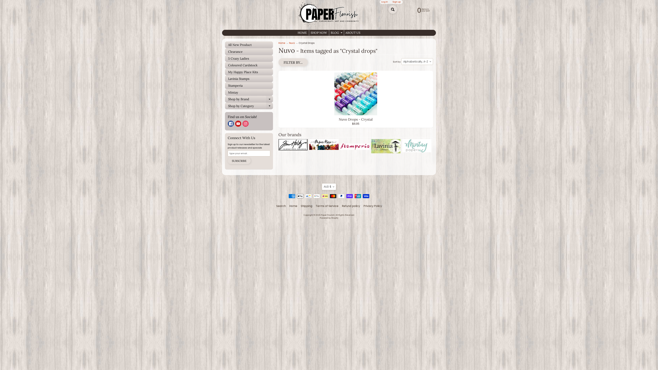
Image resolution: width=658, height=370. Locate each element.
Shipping (306, 206)
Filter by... (293, 62)
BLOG (337, 33)
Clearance (235, 52)
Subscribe (239, 161)
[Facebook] (231, 124)
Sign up (397, 2)
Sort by (397, 61)
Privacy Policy (372, 206)
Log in (384, 2)
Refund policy (351, 206)
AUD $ (327, 187)
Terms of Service (327, 206)
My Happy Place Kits (243, 72)
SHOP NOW (319, 33)
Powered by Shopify (329, 218)
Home (281, 43)
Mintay (233, 92)
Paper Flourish (328, 215)
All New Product (240, 45)
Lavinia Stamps (238, 79)
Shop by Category (250, 106)
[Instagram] (245, 124)
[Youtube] (238, 124)
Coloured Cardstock (243, 65)
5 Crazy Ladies (238, 58)
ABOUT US (352, 33)
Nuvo (292, 43)
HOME (302, 33)
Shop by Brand (250, 100)
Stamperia (235, 86)
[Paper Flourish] (329, 13)
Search (281, 206)
